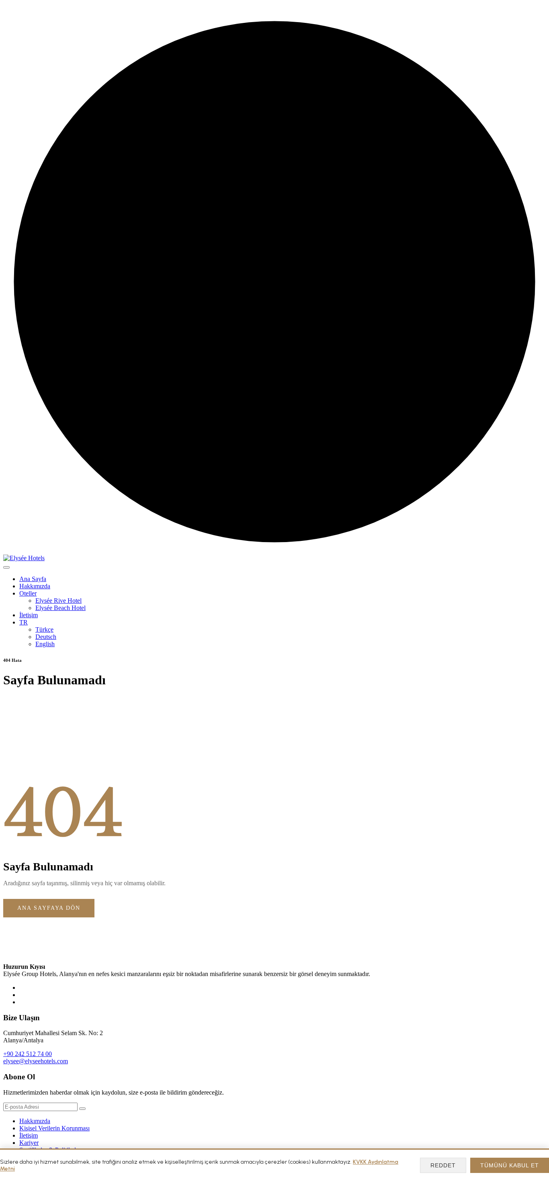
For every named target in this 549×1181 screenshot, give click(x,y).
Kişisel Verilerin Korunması (54, 1128)
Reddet (443, 1165)
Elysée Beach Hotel (60, 607)
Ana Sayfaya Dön (48, 908)
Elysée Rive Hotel (58, 600)
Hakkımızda (34, 586)
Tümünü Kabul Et (509, 1165)
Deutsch (45, 636)
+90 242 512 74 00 (27, 1053)
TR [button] (23, 622)
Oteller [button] (28, 593)
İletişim (28, 615)
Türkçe (44, 629)
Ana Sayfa (32, 578)
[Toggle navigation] (6, 567)
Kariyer (29, 1142)
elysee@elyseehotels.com (35, 1061)
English (45, 644)
